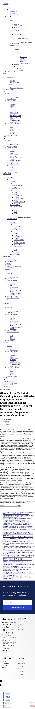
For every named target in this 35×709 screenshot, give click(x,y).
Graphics (22, 61)
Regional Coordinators (20, 34)
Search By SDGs (11, 99)
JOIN (4, 73)
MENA (12, 119)
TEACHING (7, 136)
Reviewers (20, 70)
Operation (16, 49)
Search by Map (14, 97)
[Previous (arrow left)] (0, 690)
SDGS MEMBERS (12, 383)
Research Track (11, 340)
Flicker (21, 674)
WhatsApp (7, 696)
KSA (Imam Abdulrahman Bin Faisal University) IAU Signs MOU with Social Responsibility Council (18, 537)
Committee (6, 421)
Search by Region (11, 100)
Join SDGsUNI (11, 77)
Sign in (2, 389)
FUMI (12, 130)
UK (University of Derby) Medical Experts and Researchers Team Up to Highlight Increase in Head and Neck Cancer (18, 564)
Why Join (12, 81)
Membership (10, 84)
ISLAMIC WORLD (15, 116)
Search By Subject (12, 135)
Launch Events (14, 15)
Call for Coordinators (26, 42)
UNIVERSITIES (8, 89)
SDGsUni (9, 8)
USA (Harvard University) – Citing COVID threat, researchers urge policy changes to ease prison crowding (18, 542)
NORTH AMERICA (16, 120)
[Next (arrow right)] (2, 690)
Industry (9, 264)
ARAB (12, 106)
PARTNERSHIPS (8, 384)
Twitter (20, 666)
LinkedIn (21, 669)
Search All (9, 93)
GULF (15, 109)
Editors (19, 68)
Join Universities (14, 82)
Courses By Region (12, 147)
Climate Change (11, 261)
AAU (11, 127)
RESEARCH (7, 174)
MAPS (5, 377)
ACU (11, 129)
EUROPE (13, 114)
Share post (7, 424)
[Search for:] (8, 505)
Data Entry (23, 58)
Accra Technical (7, 419)
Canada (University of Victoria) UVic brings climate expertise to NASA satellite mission (17, 523)
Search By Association (13, 123)
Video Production (25, 63)
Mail (5, 705)
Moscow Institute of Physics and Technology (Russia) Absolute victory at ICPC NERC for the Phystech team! (18, 533)
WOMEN (13, 133)
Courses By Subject (12, 172)
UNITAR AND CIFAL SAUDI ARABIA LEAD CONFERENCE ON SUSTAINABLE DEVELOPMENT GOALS (16, 520)
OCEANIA (13, 122)
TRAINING (6, 386)
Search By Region (12, 280)
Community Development (24, 217)
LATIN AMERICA (15, 117)
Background (13, 11)
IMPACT (5, 342)
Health (8, 263)
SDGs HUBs (7, 256)
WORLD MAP (11, 381)
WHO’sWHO (7, 269)
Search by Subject (15, 205)
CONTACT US (11, 71)
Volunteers (16, 43)
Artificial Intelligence (12, 260)
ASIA (11, 111)
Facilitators (16, 27)
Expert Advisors (18, 25)
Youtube (22, 672)
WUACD (12, 132)
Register (8, 389)
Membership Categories (16, 88)
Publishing (16, 64)
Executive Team (14, 45)
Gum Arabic (10, 267)
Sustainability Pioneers (20, 28)
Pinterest (6, 699)
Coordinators (20, 53)
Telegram (7, 697)
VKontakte (7, 703)
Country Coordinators (23, 38)
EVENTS (6, 303)
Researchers (23, 57)
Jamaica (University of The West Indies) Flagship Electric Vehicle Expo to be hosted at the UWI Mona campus (18, 551)
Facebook (21, 663)
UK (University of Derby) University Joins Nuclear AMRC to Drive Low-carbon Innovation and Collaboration (17, 569)
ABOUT (5, 4)
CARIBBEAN (14, 113)
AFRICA (12, 104)
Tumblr (6, 702)
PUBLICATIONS (12, 219)
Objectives (13, 13)
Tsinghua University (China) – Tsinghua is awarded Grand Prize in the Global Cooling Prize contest (19, 546)
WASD (12, 20)
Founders (16, 24)
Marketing (23, 60)
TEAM (9, 16)
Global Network (14, 30)
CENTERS (10, 178)
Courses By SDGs (12, 146)
